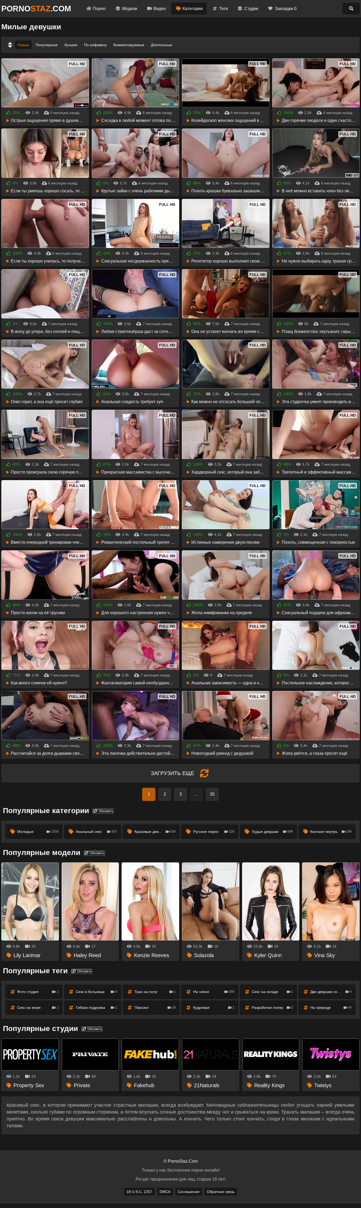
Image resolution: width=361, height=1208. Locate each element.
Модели (129, 8)
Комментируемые (128, 45)
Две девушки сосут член (331, 992)
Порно (99, 8)
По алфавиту (95, 45)
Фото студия (38, 992)
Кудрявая (214, 1007)
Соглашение (189, 1192)
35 (212, 794)
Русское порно (214, 831)
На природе (331, 1007)
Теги (223, 8)
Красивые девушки (155, 831)
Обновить (105, 811)
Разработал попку (272, 1007)
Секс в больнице (96, 992)
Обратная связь (220, 1192)
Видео (160, 8)
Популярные (47, 45)
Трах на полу (155, 992)
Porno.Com (36, 8)
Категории (193, 8)
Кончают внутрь (331, 831)
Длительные (161, 45)
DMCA (165, 1192)
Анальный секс (96, 831)
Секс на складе (272, 992)
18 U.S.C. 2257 (139, 1192)
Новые (23, 45)
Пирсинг (155, 1007)
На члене (214, 992)
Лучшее (70, 45)
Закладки (286, 8)
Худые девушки (272, 831)
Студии (251, 8)
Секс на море (38, 1007)
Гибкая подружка (96, 1007)
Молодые (38, 831)
